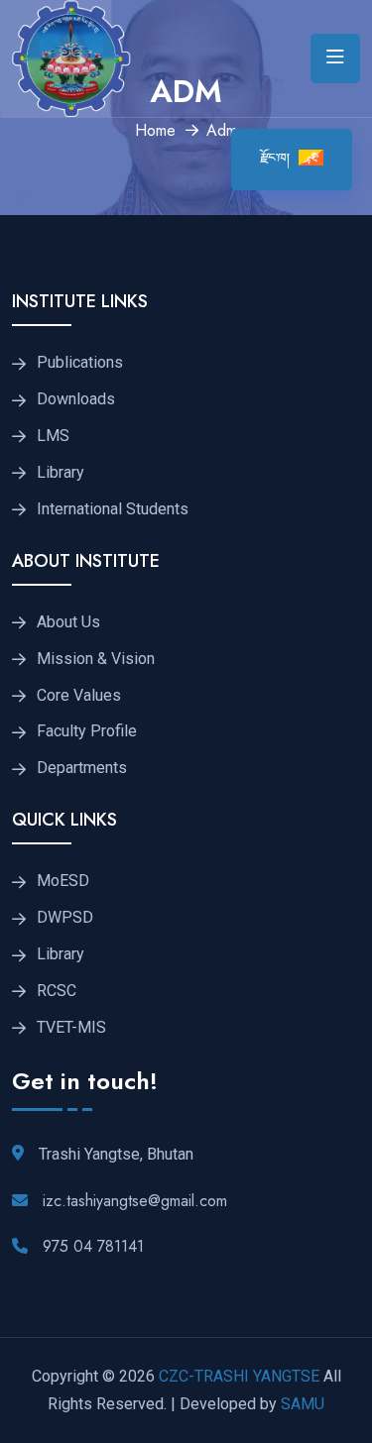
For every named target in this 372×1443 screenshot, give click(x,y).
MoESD (63, 881)
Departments (82, 768)
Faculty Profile (87, 731)
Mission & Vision (96, 659)
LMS (53, 436)
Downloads (76, 399)
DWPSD (65, 918)
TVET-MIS (71, 1028)
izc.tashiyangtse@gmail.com (135, 1200)
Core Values (79, 696)
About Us (68, 622)
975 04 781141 (93, 1246)
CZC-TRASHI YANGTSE (239, 1376)
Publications (80, 363)
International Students (112, 509)
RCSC (56, 991)
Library (60, 473)
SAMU (300, 1403)
